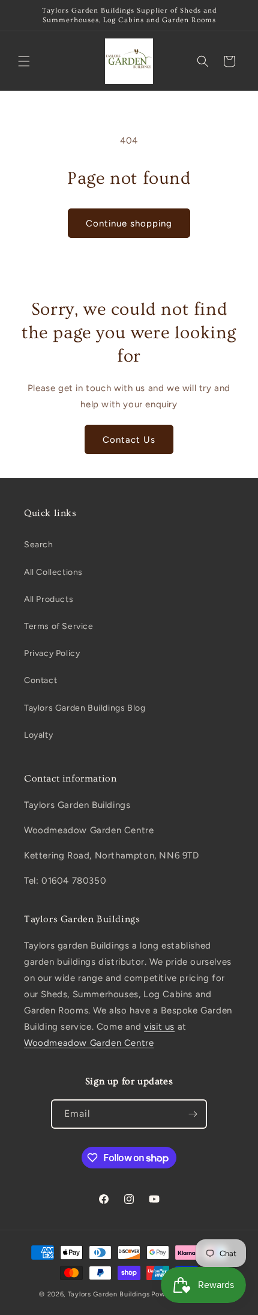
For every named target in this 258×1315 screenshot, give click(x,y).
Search (38, 544)
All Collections (53, 572)
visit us (159, 1026)
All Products (48, 599)
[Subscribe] (192, 1114)
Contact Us (129, 439)
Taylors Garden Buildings (109, 1294)
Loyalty (38, 735)
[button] (24, 61)
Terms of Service (59, 626)
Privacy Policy (52, 653)
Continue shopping (129, 223)
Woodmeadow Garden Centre (89, 1042)
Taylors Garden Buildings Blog (84, 708)
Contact (40, 680)
